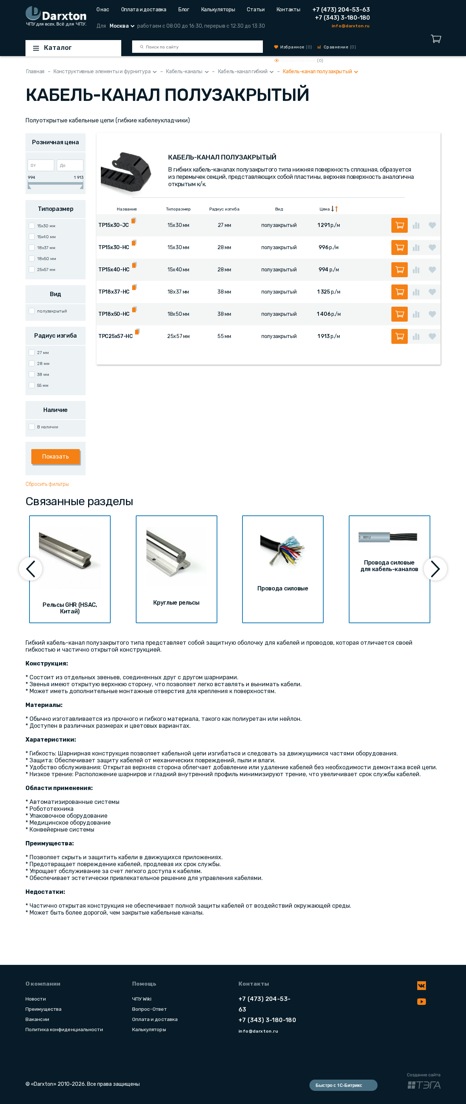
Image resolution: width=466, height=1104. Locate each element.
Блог (183, 10)
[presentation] (30, 569)
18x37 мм (46, 247)
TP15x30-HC (113, 247)
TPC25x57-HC (115, 336)
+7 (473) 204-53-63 (341, 9)
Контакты (288, 10)
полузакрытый (52, 311)
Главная (35, 71)
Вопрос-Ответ (149, 1009)
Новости (35, 999)
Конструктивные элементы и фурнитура (102, 71)
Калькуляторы (218, 10)
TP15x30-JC (113, 225)
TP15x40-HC (114, 270)
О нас (102, 10)
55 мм (42, 385)
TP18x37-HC (114, 292)
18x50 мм (46, 258)
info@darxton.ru (351, 25)
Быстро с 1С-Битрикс (339, 1085)
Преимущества (43, 1009)
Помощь (144, 984)
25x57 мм (46, 269)
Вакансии (37, 1019)
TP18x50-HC (114, 314)
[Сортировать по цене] (334, 209)
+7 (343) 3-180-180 (342, 17)
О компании (42, 984)
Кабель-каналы (184, 71)
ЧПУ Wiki (142, 999)
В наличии (47, 426)
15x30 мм (46, 225)
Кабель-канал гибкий (243, 71)
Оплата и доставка (143, 10)
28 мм (43, 363)
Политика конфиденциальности (64, 1029)
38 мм (43, 374)
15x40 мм (46, 236)
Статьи (255, 10)
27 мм (43, 352)
